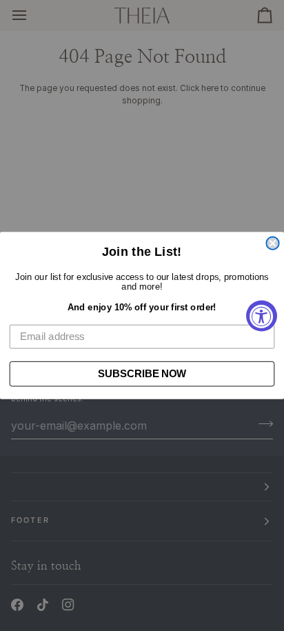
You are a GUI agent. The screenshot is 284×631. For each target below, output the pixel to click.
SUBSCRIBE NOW (142, 373)
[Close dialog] (272, 243)
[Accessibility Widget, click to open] (261, 315)
